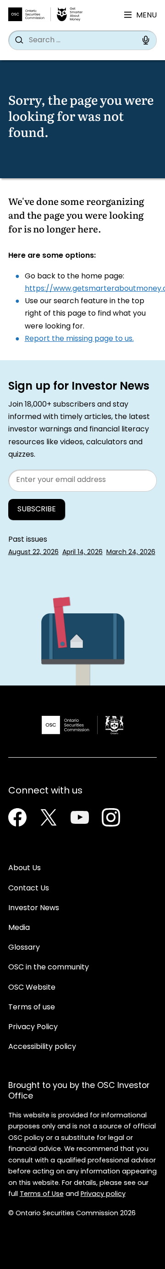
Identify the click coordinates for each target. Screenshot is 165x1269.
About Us (24, 868)
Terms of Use (42, 1194)
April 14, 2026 (82, 552)
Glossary (24, 948)
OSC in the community (48, 968)
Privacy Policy (33, 1027)
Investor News (33, 908)
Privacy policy (103, 1194)
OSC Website (31, 988)
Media (19, 928)
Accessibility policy (42, 1047)
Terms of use (31, 1008)
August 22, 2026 (33, 552)
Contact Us (28, 889)
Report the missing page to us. (79, 339)
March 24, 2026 (130, 552)
